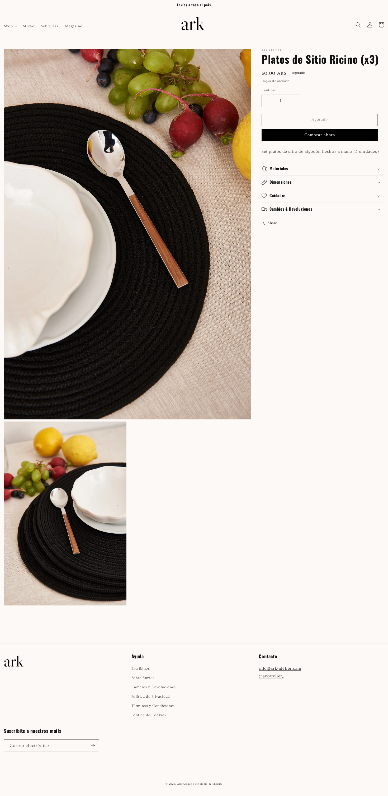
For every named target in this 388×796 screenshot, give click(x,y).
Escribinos (140, 669)
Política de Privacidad (150, 697)
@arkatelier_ (271, 676)
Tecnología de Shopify (208, 783)
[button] (10, 26)
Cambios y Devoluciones (153, 687)
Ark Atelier (184, 783)
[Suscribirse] (93, 745)
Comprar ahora (319, 135)
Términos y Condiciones (153, 706)
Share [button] (272, 223)
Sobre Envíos (142, 678)
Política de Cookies (148, 715)
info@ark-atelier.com (280, 668)
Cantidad (269, 90)
